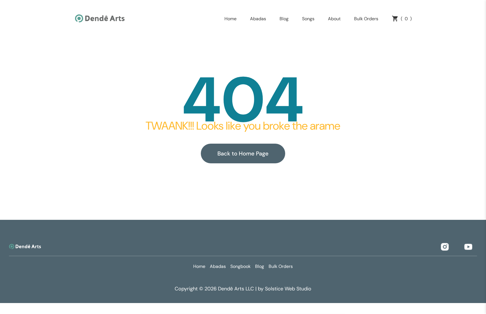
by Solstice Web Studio (284, 288)
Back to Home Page (243, 153)
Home (230, 19)
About (334, 19)
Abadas (258, 19)
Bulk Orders (366, 19)
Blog (284, 19)
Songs (308, 19)
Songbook (240, 266)
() (406, 19)
